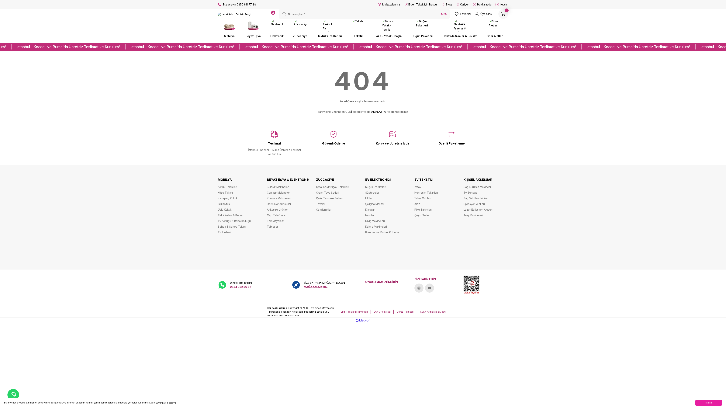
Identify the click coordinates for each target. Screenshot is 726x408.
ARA (444, 13)
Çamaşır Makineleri (278, 192)
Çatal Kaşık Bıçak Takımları (332, 187)
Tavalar (320, 204)
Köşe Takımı (225, 192)
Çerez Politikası (405, 311)
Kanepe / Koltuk (228, 198)
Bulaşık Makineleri (278, 187)
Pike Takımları (423, 209)
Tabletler (272, 226)
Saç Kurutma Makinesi (477, 187)
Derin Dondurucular (279, 204)
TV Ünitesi (224, 232)
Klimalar (370, 209)
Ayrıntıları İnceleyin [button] (166, 402)
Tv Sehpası (471, 192)
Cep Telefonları (276, 215)
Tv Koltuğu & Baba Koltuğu (234, 221)
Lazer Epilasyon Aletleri (478, 209)
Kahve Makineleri (376, 226)
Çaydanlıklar (323, 209)
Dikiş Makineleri (375, 221)
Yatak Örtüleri (422, 198)
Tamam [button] (708, 403)
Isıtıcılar (369, 215)
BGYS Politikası (382, 311)
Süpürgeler (372, 192)
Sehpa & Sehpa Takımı (232, 226)
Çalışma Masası (374, 204)
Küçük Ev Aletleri (375, 187)
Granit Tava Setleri (327, 192)
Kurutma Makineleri (279, 198)
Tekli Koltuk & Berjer (230, 215)
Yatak (417, 187)
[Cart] (503, 14)
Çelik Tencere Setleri (329, 198)
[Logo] (234, 14)
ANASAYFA (378, 112)
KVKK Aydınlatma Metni (433, 311)
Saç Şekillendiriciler (476, 198)
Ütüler (369, 198)
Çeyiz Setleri (422, 215)
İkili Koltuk (224, 204)
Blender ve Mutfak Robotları (382, 232)
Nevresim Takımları (426, 192)
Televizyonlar (275, 221)
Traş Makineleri (473, 215)
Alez (417, 204)
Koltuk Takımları (227, 187)
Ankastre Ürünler (277, 209)
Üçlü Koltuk (225, 209)
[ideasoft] (363, 320)
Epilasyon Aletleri (474, 204)
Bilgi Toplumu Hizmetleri (354, 311)
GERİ (348, 112)
